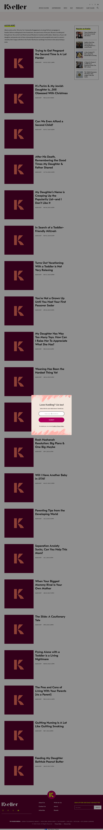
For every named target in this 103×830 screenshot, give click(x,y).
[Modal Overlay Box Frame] (51, 415)
